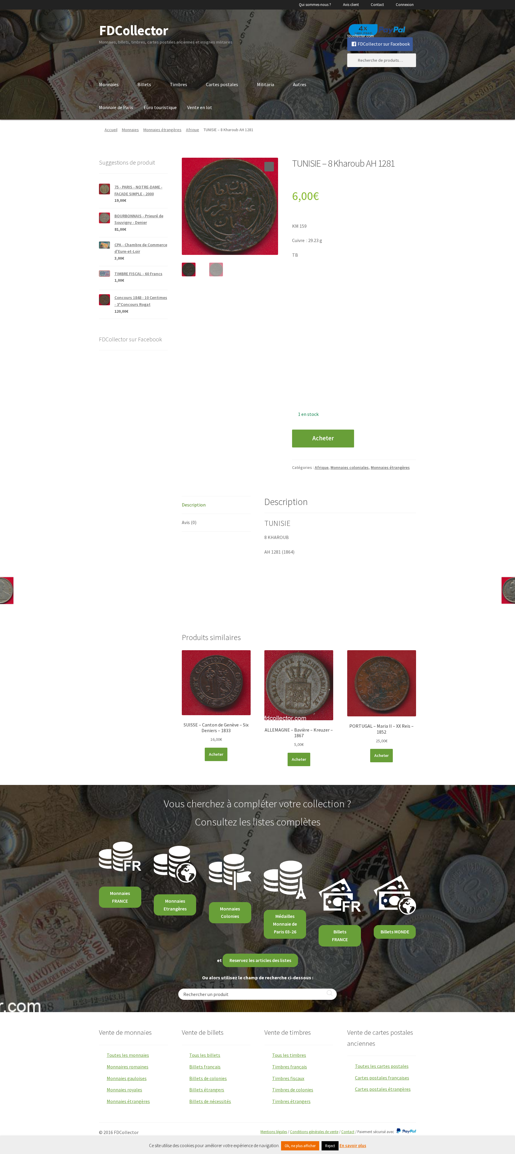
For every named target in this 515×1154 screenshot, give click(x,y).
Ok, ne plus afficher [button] (300, 1145)
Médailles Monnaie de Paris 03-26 (285, 924)
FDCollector (133, 30)
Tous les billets (204, 1055)
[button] (269, 166)
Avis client (351, 4)
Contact (377, 4)
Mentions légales (273, 1131)
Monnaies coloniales (350, 467)
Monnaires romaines (127, 1067)
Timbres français (289, 1067)
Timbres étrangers (291, 1101)
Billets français (205, 1067)
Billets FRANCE (340, 935)
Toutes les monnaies (128, 1055)
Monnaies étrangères (162, 129)
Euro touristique (160, 107)
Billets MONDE (395, 932)
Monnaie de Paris (116, 107)
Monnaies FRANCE (120, 897)
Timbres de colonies (292, 1090)
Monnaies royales (124, 1090)
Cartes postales (222, 84)
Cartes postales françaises (382, 1078)
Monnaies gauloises (127, 1078)
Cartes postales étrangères (383, 1089)
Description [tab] (194, 505)
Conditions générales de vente (314, 1131)
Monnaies (109, 84)
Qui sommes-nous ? (315, 4)
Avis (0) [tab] (189, 522)
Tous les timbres (289, 1055)
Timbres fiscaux (288, 1078)
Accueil (111, 129)
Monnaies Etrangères (175, 905)
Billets (144, 84)
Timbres (178, 84)
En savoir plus (352, 1145)
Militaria (265, 84)
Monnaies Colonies (230, 912)
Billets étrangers (206, 1090)
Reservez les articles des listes (260, 960)
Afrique (192, 129)
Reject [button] (330, 1145)
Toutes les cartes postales (382, 1066)
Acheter (323, 438)
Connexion (405, 4)
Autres (299, 84)
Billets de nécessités (210, 1101)
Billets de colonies (208, 1078)
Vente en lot (199, 107)
